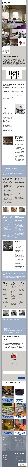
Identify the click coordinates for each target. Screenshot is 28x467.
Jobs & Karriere (4, 444)
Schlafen (3, 442)
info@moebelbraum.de (14, 363)
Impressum (4, 445)
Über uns (4, 443)
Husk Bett (19, 260)
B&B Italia (16, 222)
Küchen (3, 440)
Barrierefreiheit (4, 447)
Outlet (15, 443)
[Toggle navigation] (25, 3)
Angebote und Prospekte (17, 440)
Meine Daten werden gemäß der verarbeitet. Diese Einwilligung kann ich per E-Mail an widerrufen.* (14, 375)
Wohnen (3, 439)
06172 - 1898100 (24, 0)
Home (15, 439)
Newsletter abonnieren (17, 442)
